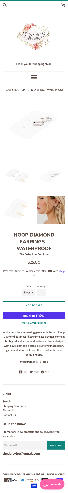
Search (7, 401)
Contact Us (9, 415)
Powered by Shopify (55, 474)
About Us (8, 410)
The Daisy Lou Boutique (33, 474)
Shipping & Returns (14, 406)
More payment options (34, 322)
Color (28, 286)
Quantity (41, 286)
